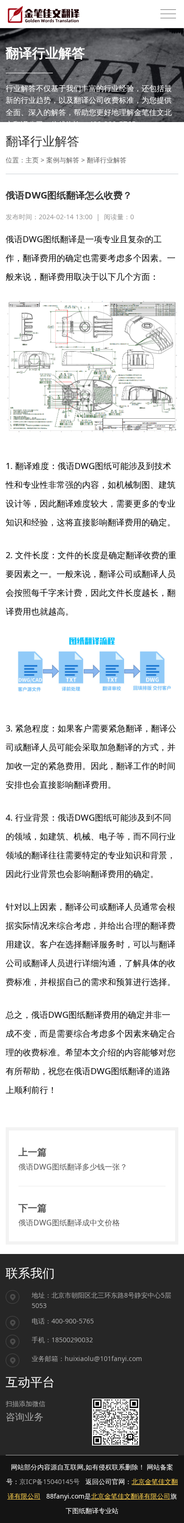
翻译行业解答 (106, 159)
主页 (32, 159)
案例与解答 (62, 159)
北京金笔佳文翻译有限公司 (130, 1496)
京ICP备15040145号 (49, 1481)
